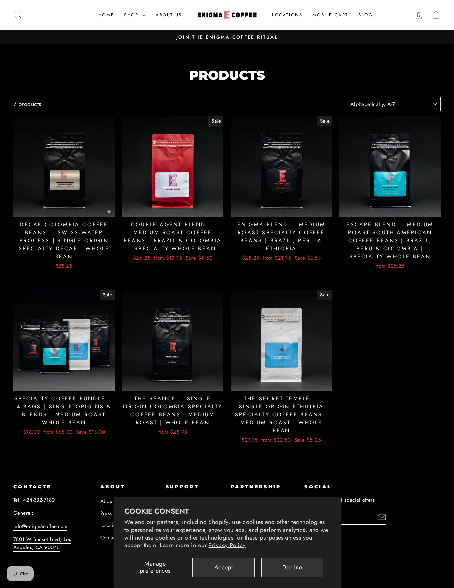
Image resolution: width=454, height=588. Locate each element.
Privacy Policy (226, 545)
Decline (292, 567)
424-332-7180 (39, 500)
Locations (287, 15)
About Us (169, 15)
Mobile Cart (330, 15)
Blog (365, 15)
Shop (132, 15)
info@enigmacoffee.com (40, 526)
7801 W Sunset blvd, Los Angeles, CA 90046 (42, 543)
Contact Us (112, 537)
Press (106, 513)
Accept (223, 567)
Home (106, 15)
